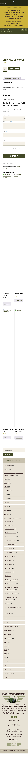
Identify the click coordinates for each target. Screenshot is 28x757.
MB (5, 479)
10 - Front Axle (9, 556)
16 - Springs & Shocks (10, 580)
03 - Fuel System (9, 529)
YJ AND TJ (7, 669)
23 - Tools (7, 603)
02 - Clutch (8, 525)
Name (5, 131)
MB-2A (6, 487)
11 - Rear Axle (9, 560)
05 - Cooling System (10, 536)
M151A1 (6, 510)
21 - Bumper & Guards (11, 593)
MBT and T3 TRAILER (10, 626)
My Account (7, 29)
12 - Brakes (8, 564)
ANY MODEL (7, 638)
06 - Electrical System (11, 540)
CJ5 (5, 654)
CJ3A (5, 646)
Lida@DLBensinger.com (14, 731)
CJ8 (5, 665)
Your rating (7, 115)
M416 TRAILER (8, 634)
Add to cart (14, 69)
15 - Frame (8, 576)
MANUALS (8, 613)
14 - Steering (8, 572)
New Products (8, 465)
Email (5, 140)
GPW (5, 483)
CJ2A (5, 642)
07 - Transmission (9, 544)
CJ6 (5, 657)
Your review (7, 121)
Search (8, 454)
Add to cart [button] (7, 304)
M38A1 (6, 498)
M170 (5, 502)
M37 (5, 618)
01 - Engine (8, 521)
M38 (5, 494)
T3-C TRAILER (8, 673)
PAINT (6, 677)
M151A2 (6, 514)
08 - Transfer (8, 548)
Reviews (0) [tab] (16, 78)
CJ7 (5, 661)
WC (5, 622)
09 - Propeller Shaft (10, 552)
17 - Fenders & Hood (10, 583)
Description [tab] (8, 78)
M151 (5, 506)
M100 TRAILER (8, 630)
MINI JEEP (7, 490)
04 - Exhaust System (10, 533)
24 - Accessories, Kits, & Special (13, 607)
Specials (6, 469)
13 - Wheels (8, 568)
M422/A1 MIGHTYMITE (11, 518)
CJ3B (5, 650)
